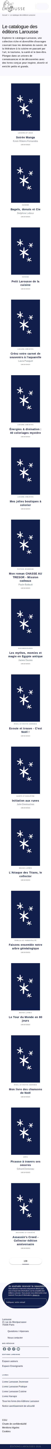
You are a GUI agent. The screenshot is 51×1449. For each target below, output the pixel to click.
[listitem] (4, 1349)
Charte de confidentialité (14, 1424)
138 (25, 1261)
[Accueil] (13, 6)
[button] (12, 1261)
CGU (4, 1420)
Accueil (4, 15)
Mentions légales (10, 1427)
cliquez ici (36, 1295)
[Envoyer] (43, 1302)
